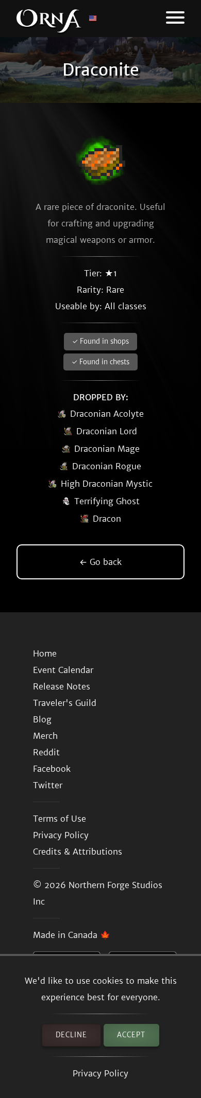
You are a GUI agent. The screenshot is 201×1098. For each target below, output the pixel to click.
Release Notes (61, 686)
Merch (45, 736)
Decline (71, 1035)
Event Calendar (63, 670)
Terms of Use (59, 818)
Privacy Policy (100, 1073)
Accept (131, 1035)
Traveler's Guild (64, 703)
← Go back (100, 562)
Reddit (46, 752)
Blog (42, 719)
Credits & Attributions (77, 851)
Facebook (52, 769)
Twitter (47, 785)
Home (45, 653)
